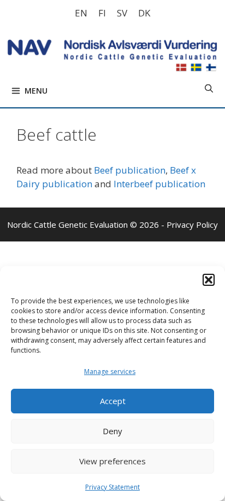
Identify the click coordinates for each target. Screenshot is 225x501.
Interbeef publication (159, 183)
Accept (113, 400)
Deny (112, 430)
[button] (208, 279)
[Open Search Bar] (209, 88)
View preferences (112, 461)
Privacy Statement (112, 487)
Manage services (109, 371)
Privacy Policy (192, 224)
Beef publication (129, 170)
